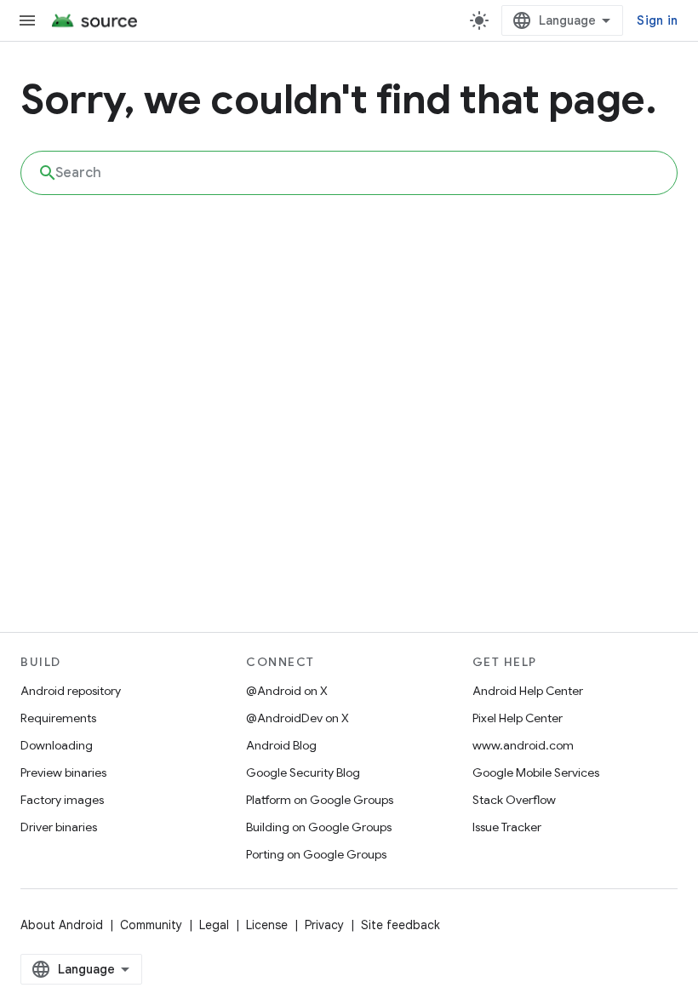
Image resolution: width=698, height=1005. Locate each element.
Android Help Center (527, 690)
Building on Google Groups (319, 827)
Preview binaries (63, 772)
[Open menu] (27, 20)
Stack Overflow (514, 799)
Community (151, 925)
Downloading (56, 745)
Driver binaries (58, 827)
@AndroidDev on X (297, 718)
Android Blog (281, 745)
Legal (214, 925)
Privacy (324, 925)
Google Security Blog (303, 772)
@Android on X (287, 690)
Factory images (62, 799)
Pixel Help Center (517, 718)
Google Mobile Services (535, 772)
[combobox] (349, 173)
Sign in (657, 20)
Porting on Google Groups (316, 854)
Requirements (58, 718)
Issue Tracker (506, 827)
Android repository (70, 690)
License (267, 925)
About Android (61, 925)
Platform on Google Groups (319, 799)
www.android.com (523, 745)
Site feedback (400, 925)
